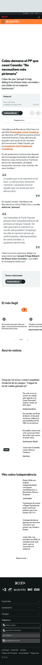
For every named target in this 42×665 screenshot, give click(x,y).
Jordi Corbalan (27, 498)
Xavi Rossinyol (27, 441)
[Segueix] (20, 113)
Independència (10, 113)
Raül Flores (26, 456)
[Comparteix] (38, 113)
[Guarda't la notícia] (32, 113)
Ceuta (31, 13)
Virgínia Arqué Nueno (29, 409)
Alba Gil (35, 441)
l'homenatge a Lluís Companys (24, 132)
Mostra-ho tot (21, 558)
